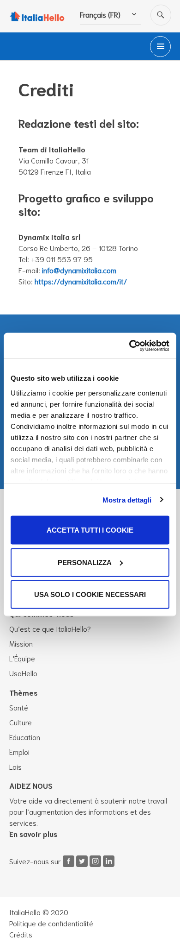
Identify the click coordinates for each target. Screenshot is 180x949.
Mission (21, 643)
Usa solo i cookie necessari (90, 594)
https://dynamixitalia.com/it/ (81, 281)
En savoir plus (33, 833)
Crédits (20, 934)
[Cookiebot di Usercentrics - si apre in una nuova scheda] (129, 345)
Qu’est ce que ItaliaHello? (50, 628)
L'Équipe (22, 658)
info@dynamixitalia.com (79, 270)
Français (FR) (100, 14)
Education (24, 737)
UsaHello (23, 673)
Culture (20, 722)
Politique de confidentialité (51, 923)
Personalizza (85, 562)
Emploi (19, 751)
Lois (15, 766)
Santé (18, 707)
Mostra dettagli (127, 499)
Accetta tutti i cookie (90, 530)
